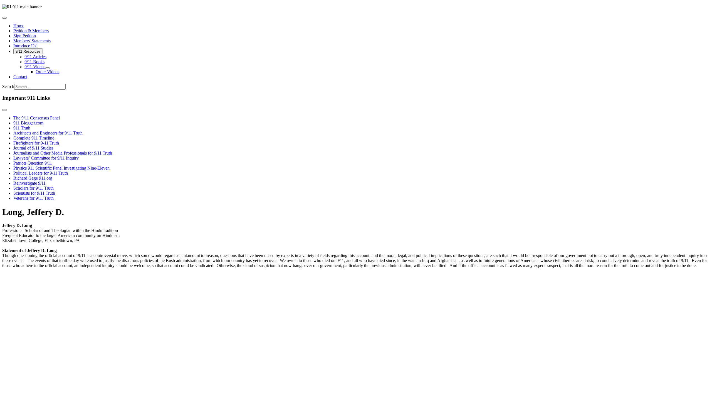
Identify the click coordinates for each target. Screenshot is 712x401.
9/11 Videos (34, 66)
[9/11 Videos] (47, 68)
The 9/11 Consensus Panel (36, 118)
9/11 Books (34, 61)
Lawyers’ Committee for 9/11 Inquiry (46, 158)
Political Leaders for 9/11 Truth (40, 173)
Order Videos (47, 71)
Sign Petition (24, 35)
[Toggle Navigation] (4, 18)
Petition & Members (31, 30)
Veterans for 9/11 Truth (33, 198)
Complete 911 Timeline (33, 138)
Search (8, 86)
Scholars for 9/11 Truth (33, 188)
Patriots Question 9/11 (32, 163)
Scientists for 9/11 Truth (34, 193)
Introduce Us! (25, 45)
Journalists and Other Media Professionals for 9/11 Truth (62, 153)
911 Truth (21, 128)
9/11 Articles (35, 56)
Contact (20, 76)
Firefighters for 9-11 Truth (36, 143)
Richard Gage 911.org (32, 178)
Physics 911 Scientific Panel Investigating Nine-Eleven (61, 168)
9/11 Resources (28, 51)
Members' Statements (32, 40)
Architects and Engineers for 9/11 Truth (48, 133)
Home (18, 25)
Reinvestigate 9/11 (29, 183)
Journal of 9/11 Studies (33, 148)
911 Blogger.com (28, 123)
